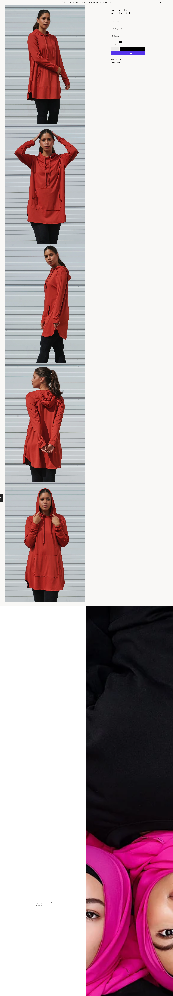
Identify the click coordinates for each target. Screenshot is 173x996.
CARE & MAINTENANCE (116, 59)
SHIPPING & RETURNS (115, 62)
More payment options (128, 55)
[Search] (160, 2)
